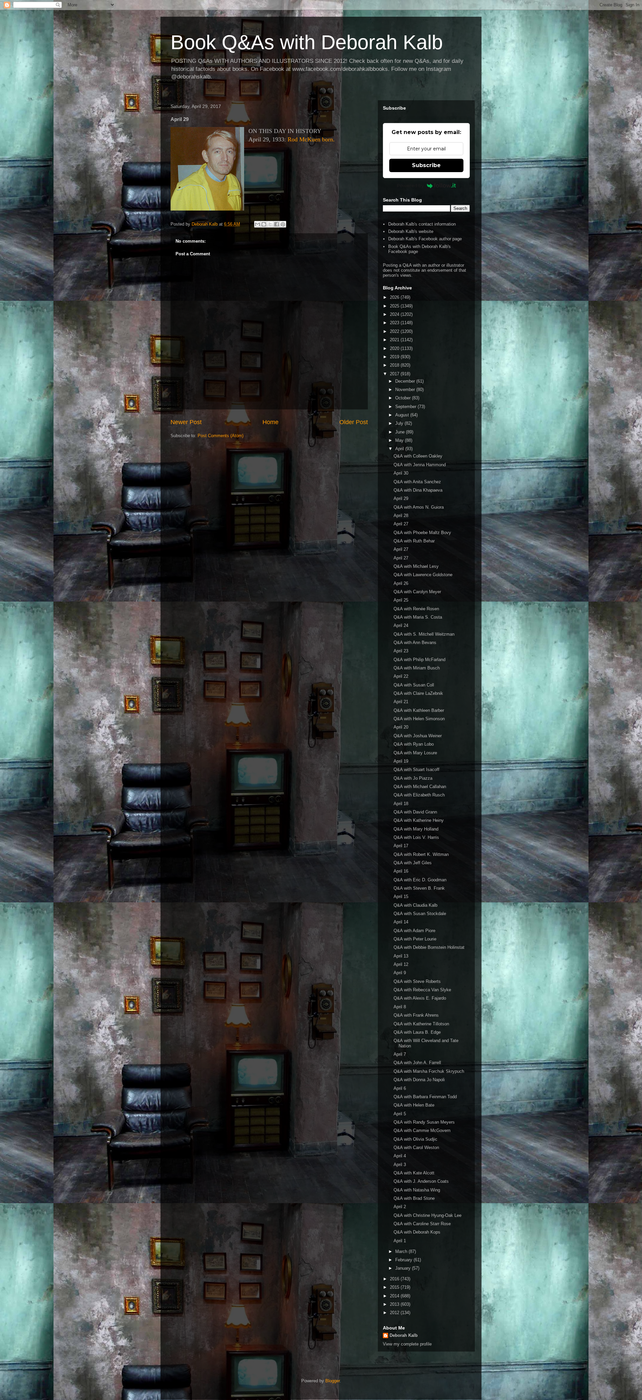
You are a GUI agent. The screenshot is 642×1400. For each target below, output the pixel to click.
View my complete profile (407, 1344)
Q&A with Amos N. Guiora (419, 507)
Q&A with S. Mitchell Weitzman (424, 634)
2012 (395, 1312)
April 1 (400, 1240)
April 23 (401, 650)
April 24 (401, 625)
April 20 (401, 727)
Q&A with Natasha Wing (417, 1189)
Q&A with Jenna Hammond (420, 464)
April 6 (400, 1088)
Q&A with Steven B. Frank (419, 888)
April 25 (401, 600)
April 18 (401, 803)
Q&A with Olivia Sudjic (415, 1139)
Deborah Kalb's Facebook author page (425, 238)
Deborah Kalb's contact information (422, 224)
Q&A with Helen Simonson (419, 718)
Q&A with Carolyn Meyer (417, 591)
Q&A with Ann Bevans (415, 642)
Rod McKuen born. (311, 139)
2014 (395, 1295)
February (404, 1259)
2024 (395, 314)
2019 (395, 356)
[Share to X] (270, 224)
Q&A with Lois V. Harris (416, 837)
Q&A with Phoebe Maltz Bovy (422, 532)
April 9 (400, 972)
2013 (395, 1304)
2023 (395, 322)
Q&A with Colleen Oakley (418, 456)
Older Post (353, 422)
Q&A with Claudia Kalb (415, 905)
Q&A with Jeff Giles (413, 862)
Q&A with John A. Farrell (417, 1062)
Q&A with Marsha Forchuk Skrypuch (429, 1071)
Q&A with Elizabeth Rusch (419, 794)
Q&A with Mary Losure (415, 752)
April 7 (400, 1054)
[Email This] (257, 224)
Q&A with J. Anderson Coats (421, 1181)
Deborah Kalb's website (410, 231)
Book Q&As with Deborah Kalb (307, 42)
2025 (395, 305)
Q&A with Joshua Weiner (418, 735)
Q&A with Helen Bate (414, 1105)
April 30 (401, 473)
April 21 (401, 701)
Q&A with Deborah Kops (417, 1232)
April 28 (401, 515)
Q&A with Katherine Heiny (419, 820)
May (400, 440)
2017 (395, 373)
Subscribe (426, 165)
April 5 (400, 1113)
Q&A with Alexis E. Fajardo (420, 998)
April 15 (401, 896)
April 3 (400, 1164)
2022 (395, 331)
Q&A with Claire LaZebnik (418, 693)
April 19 (401, 761)
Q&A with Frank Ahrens (416, 1015)
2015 (395, 1287)
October (403, 397)
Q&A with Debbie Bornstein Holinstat (429, 947)
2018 (395, 365)
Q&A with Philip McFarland (419, 659)
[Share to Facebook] (276, 224)
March (402, 1251)
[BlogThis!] (263, 224)
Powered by (410, 185)
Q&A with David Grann (415, 811)
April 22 (401, 676)
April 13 (401, 956)
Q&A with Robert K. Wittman (421, 854)
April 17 (401, 845)
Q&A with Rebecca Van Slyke (422, 989)
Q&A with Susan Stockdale (420, 913)
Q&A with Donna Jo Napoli (419, 1079)
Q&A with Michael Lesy (416, 566)
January (403, 1268)
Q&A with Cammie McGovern (422, 1130)
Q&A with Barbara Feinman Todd (425, 1096)
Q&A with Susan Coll (414, 684)
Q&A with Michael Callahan (420, 786)
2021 (395, 339)
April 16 (401, 871)
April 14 (401, 921)
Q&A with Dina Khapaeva (418, 490)
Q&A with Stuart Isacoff (416, 769)
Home (270, 422)
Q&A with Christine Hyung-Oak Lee (427, 1215)
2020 (395, 348)
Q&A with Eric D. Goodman (420, 879)
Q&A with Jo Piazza (413, 778)
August (402, 414)
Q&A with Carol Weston (416, 1147)
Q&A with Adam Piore (414, 930)
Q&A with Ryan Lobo (414, 744)
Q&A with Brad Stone (414, 1198)
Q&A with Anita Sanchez (417, 481)
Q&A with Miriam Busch (417, 667)
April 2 (400, 1206)
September (406, 406)
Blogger (332, 1380)
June (400, 431)
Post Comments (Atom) (220, 435)
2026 (395, 297)
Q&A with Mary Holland (416, 829)
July (400, 423)
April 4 (400, 1155)
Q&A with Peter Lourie (415, 938)
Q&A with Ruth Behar (414, 540)
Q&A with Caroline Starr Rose (422, 1223)
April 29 (401, 498)
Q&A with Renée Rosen (416, 608)
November (405, 389)
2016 (395, 1278)
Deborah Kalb (404, 1335)
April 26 (401, 583)
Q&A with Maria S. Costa (418, 617)
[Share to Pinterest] (283, 224)
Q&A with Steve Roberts (417, 981)
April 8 (400, 1006)
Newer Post (186, 422)
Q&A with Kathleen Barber (419, 710)
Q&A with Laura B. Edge (417, 1032)
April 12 (401, 964)
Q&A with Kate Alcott (414, 1172)
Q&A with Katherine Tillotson (421, 1023)
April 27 (401, 523)
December (405, 381)
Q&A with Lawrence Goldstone (423, 574)
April (400, 448)
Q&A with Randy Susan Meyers (424, 1122)
